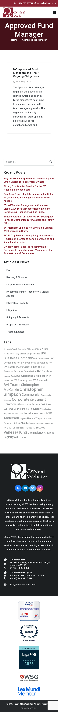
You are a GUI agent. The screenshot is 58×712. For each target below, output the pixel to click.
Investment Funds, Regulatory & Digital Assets (27, 293)
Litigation (11, 310)
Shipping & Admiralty (17, 317)
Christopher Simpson (23, 392)
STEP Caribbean (15, 427)
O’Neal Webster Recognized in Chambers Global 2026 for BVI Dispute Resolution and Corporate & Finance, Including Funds (27, 208)
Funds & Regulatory (30, 408)
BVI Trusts (12, 385)
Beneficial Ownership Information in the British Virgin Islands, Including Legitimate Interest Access (29, 197)
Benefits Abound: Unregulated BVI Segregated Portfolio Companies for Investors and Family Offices (29, 220)
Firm (8, 270)
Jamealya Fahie (17, 414)
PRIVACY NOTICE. (29, 708)
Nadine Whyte (34, 418)
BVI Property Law (23, 380)
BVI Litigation (41, 376)
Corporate (20, 399)
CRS (29, 405)
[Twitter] (32, 488)
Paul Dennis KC (21, 422)
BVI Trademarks (40, 380)
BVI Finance (33, 366)
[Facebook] (18, 488)
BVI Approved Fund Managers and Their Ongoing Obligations (26, 73)
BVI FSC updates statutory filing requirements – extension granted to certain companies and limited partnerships (29, 239)
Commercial (31, 395)
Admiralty (22, 349)
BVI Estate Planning (15, 366)
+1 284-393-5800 (24, 3)
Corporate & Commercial (20, 284)
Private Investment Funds (39, 423)
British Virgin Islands (30, 354)
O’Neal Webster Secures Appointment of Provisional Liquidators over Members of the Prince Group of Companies (28, 250)
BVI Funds (43, 371)
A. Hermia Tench (10, 349)
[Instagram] (39, 488)
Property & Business (17, 324)
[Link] (15, 14)
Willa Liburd (20, 437)
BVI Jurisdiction (24, 375)
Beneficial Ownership (11, 354)
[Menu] (54, 12)
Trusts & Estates (15, 331)
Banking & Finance (16, 277)
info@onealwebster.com (45, 3)
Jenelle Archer (33, 413)
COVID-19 (24, 405)
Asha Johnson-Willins (37, 349)
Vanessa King (15, 432)
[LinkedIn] (25, 488)
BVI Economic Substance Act (36, 362)
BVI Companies (41, 358)
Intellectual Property (17, 303)
